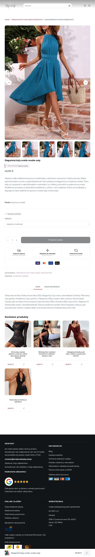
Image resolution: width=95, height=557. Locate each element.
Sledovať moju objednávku (16, 463)
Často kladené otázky (14, 507)
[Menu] (89, 6)
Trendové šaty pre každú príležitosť (34, 273)
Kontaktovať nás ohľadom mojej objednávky (24, 467)
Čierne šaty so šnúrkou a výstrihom (18, 401)
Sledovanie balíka (12, 510)
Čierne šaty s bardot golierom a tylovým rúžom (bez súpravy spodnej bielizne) (18, 355)
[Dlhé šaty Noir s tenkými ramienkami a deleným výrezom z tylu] (47, 334)
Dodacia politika (56, 455)
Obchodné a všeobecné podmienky (64, 466)
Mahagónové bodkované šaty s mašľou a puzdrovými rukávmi (76, 354)
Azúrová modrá (20, 276)
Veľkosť (8, 218)
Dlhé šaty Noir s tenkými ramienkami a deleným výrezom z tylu (46, 354)
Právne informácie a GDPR (60, 470)
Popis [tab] (38, 287)
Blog (51, 451)
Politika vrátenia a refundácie (61, 462)
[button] (13, 213)
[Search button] (69, 6)
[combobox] (46, 6)
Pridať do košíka (56, 240)
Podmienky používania (15, 514)
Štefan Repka (23, 166)
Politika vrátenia (12, 518)
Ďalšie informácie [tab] (52, 287)
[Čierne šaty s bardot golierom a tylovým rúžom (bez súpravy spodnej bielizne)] (18, 334)
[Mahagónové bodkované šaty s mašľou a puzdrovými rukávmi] (76, 334)
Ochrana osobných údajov (60, 459)
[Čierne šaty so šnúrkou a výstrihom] (18, 381)
